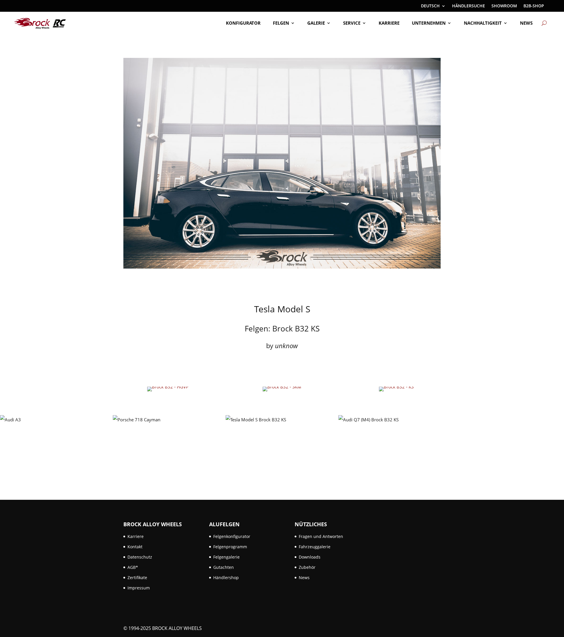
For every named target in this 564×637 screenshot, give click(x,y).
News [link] (526, 23)
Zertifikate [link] (137, 577)
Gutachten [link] (223, 567)
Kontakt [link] (134, 546)
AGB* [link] (132, 567)
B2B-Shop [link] (533, 6)
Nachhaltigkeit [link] (483, 23)
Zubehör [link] (307, 567)
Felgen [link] (281, 23)
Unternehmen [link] (429, 23)
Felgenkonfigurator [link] (231, 536)
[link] (40, 23)
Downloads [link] (309, 557)
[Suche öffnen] (544, 23)
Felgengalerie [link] (226, 557)
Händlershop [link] (226, 577)
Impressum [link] (138, 588)
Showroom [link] (504, 6)
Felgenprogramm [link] (230, 546)
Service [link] (351, 23)
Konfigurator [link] (243, 23)
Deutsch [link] (430, 6)
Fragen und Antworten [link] (321, 536)
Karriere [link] (389, 23)
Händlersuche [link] (468, 6)
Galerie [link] (316, 23)
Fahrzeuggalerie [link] (314, 546)
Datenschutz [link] (139, 557)
